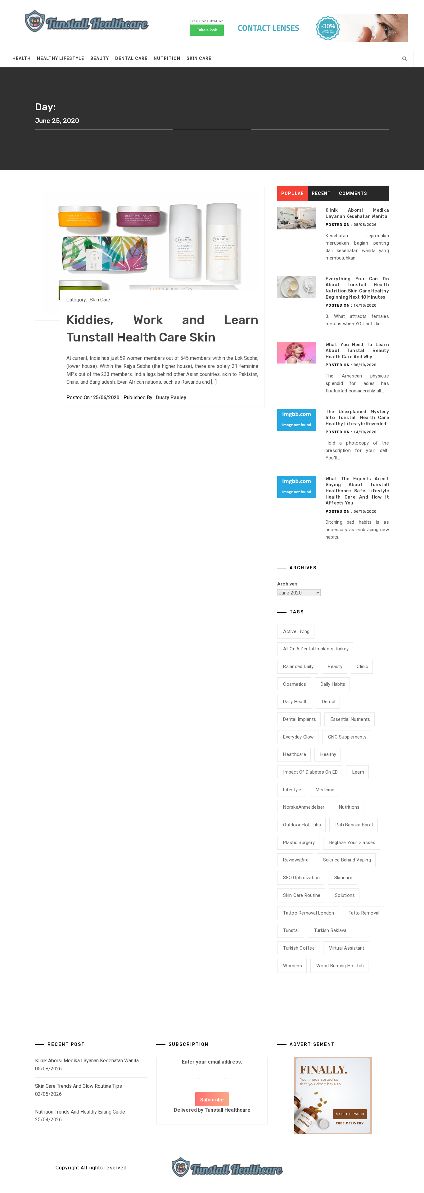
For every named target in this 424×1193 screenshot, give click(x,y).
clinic (362, 666)
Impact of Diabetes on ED (310, 772)
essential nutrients (350, 719)
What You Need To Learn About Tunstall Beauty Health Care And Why (357, 350)
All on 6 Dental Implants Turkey (316, 649)
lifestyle (292, 790)
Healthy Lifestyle (60, 58)
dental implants (299, 719)
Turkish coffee (299, 948)
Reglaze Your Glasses (352, 842)
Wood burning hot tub (340, 966)
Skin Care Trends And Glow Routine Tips (78, 1086)
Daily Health (295, 701)
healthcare (294, 754)
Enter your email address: (212, 1086)
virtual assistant (346, 948)
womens (292, 966)
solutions (345, 895)
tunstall (291, 930)
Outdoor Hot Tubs (302, 825)
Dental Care (131, 58)
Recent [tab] (321, 193)
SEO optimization (301, 877)
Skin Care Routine (301, 895)
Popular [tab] (292, 193)
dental (329, 701)
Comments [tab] (353, 193)
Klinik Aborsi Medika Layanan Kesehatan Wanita (87, 1061)
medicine (325, 790)
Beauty (99, 58)
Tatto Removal (364, 913)
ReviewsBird (296, 860)
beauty (335, 666)
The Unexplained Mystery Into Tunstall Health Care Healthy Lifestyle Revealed (357, 418)
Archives (287, 584)
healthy (328, 754)
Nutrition (167, 58)
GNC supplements (347, 737)
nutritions (349, 807)
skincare (343, 877)
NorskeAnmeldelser (303, 807)
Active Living (296, 631)
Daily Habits (333, 684)
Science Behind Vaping (347, 860)
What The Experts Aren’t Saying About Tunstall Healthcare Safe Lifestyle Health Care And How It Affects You (357, 491)
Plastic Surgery (299, 842)
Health (21, 58)
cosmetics (294, 684)
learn (358, 772)
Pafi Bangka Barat (354, 825)
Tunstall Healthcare (227, 1110)
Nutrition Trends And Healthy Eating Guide (80, 1112)
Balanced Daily (298, 666)
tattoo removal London (308, 913)
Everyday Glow (298, 737)
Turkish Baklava (330, 930)
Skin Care (199, 58)
